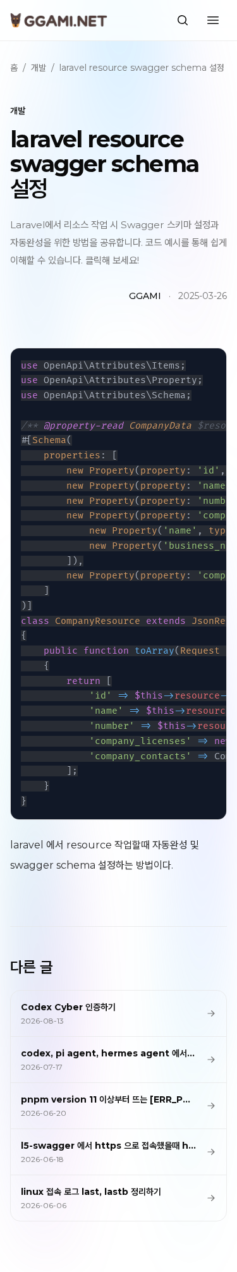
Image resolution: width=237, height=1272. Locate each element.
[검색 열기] (183, 20)
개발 (38, 67)
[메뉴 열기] (213, 20)
